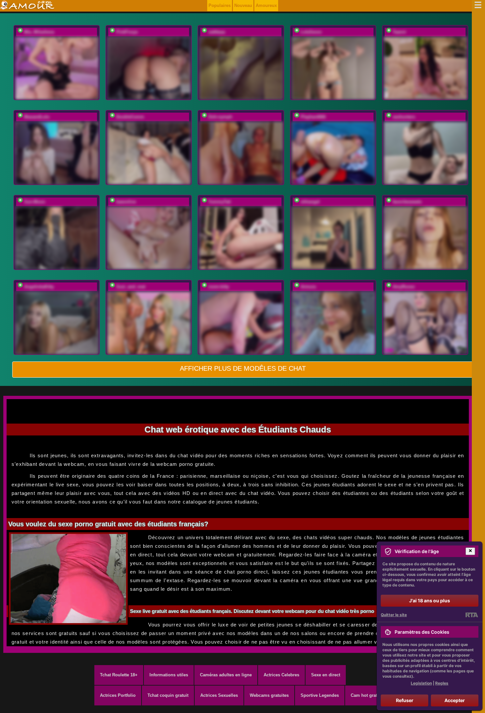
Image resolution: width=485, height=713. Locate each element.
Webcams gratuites (269, 695)
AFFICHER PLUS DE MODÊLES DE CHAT (243, 368)
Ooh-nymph (220, 116)
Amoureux (266, 5)
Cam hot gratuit (366, 695)
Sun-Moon (34, 201)
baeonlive (126, 201)
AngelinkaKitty (39, 286)
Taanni (399, 31)
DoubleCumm (130, 116)
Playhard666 (313, 116)
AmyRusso (404, 286)
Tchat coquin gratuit (167, 695)
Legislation (421, 683)
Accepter (454, 700)
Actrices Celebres (281, 674)
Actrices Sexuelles (219, 695)
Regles (441, 683)
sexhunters (404, 116)
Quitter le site (394, 614)
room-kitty (218, 286)
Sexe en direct (325, 674)
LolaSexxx (311, 31)
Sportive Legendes (320, 695)
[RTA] (471, 615)
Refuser (404, 700)
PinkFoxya (127, 31)
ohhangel (310, 201)
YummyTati (219, 201)
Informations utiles (168, 674)
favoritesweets (407, 201)
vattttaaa (216, 31)
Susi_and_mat (130, 286)
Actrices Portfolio (118, 695)
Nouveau (243, 5)
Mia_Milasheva (39, 31)
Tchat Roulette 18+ (119, 674)
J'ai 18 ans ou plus (429, 600)
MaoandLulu (36, 116)
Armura (308, 286)
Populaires (220, 5)
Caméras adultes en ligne (226, 674)
